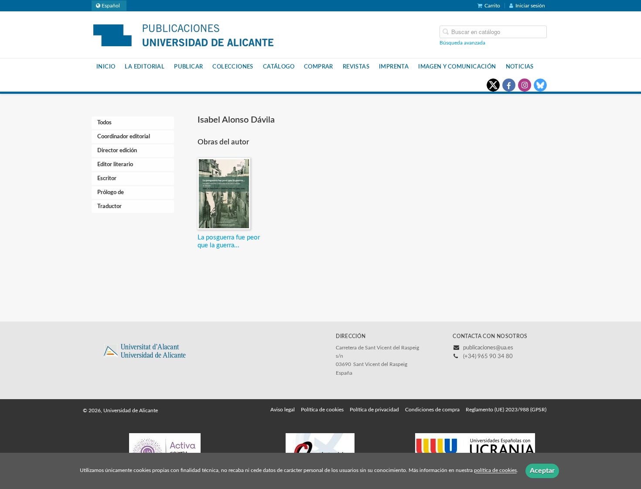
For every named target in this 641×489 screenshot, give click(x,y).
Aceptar (542, 470)
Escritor (106, 178)
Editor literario (115, 165)
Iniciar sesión (530, 5)
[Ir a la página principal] (183, 34)
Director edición (117, 151)
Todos (104, 123)
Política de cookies (322, 409)
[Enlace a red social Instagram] (524, 85)
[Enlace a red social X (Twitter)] (493, 85)
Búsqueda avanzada (462, 42)
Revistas (356, 66)
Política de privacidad (374, 409)
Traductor (109, 206)
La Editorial (144, 66)
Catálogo (278, 66)
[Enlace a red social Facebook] (508, 85)
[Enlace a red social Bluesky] (540, 85)
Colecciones (232, 66)
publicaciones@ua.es (488, 348)
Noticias (520, 66)
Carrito (492, 5)
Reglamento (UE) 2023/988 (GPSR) (506, 409)
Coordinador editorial (123, 137)
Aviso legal (282, 409)
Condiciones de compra (432, 409)
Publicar (188, 66)
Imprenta (394, 66)
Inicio (105, 66)
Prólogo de (110, 192)
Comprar (318, 66)
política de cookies (495, 470)
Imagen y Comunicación (457, 66)
